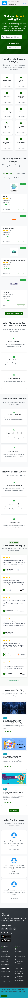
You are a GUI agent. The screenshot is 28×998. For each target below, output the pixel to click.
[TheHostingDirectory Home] (5, 915)
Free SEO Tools (4, 984)
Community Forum (5, 981)
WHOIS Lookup (20, 973)
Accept (4, 996)
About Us (19, 949)
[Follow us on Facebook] (2, 928)
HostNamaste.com (9, 228)
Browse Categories (14, 47)
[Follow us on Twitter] (6, 928)
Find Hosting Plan (14, 43)
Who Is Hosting (20, 980)
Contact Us (19, 954)
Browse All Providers (14, 680)
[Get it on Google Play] (14, 936)
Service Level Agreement (20, 962)
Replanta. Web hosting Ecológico (14, 260)
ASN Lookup (20, 971)
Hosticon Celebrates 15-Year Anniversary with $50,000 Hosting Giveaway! (13, 792)
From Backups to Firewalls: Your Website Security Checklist (12, 756)
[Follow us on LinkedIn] (10, 928)
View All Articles (14, 810)
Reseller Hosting (5, 951)
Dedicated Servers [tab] (19, 178)
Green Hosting (4, 961)
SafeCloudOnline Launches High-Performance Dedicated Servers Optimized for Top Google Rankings (13, 721)
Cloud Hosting (4, 959)
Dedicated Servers (5, 956)
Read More (7, 731)
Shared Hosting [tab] (7, 173)
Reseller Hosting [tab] (20, 173)
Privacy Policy (20, 959)
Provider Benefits (5, 976)
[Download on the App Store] (14, 940)
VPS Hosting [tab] (6, 178)
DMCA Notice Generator (20, 977)
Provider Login (4, 973)
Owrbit (5, 196)
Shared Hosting (4, 949)
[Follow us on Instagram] (14, 928)
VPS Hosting (4, 954)
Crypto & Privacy (5, 964)
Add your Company (5, 971)
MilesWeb (6, 292)
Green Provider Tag (5, 979)
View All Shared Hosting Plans (14, 313)
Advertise (19, 951)
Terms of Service (21, 956)
